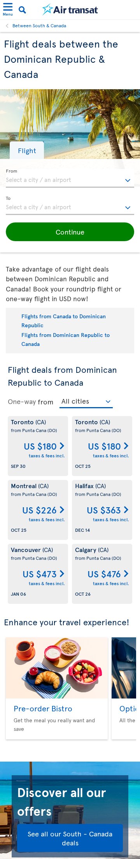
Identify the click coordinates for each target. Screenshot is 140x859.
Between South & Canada (39, 25)
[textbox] (70, 178)
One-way (22, 401)
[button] (27, 150)
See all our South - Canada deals (70, 838)
